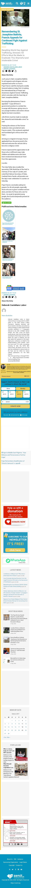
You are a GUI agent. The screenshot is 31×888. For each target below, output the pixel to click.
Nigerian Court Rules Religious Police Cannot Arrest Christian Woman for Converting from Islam (15, 600)
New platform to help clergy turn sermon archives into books (18, 659)
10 (19, 723)
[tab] (10, 821)
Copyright (12, 865)
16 (15, 727)
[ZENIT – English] (8, 3)
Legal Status (23, 862)
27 (5, 733)
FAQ (15, 859)
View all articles (7, 315)
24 (19, 730)
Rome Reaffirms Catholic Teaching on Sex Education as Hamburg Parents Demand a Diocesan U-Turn (19, 640)
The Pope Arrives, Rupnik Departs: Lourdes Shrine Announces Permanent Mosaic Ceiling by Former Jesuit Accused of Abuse (19, 618)
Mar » (8, 737)
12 (26, 723)
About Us (10, 859)
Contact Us (19, 865)
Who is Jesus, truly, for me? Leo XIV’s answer (8, 750)
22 (12, 730)
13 (5, 727)
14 (8, 727)
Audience (20, 859)
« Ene (4, 737)
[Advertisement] (15, 439)
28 (8, 733)
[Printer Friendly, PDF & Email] (6, 203)
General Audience (7, 9)
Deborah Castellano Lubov (13, 67)
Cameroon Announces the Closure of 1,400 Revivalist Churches (18, 650)
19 (26, 727)
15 (12, 727)
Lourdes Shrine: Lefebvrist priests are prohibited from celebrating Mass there (18, 629)
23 (15, 730)
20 (5, 730)
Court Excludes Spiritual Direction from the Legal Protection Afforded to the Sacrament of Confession (15, 580)
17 (19, 727)
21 (8, 730)
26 (26, 730)
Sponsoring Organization (10, 862)
